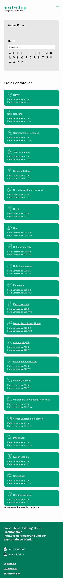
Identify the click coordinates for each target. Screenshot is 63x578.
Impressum (10, 563)
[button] (57, 8)
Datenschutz (10, 568)
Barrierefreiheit (12, 573)
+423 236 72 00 (17, 549)
